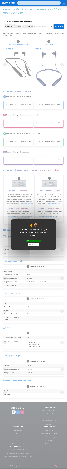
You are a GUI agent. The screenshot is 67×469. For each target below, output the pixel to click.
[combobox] (40, 26)
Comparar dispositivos (9, 24)
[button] (12, 26)
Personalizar (33, 244)
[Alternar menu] (63, 3)
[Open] (52, 26)
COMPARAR (59, 26)
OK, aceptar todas (33, 241)
